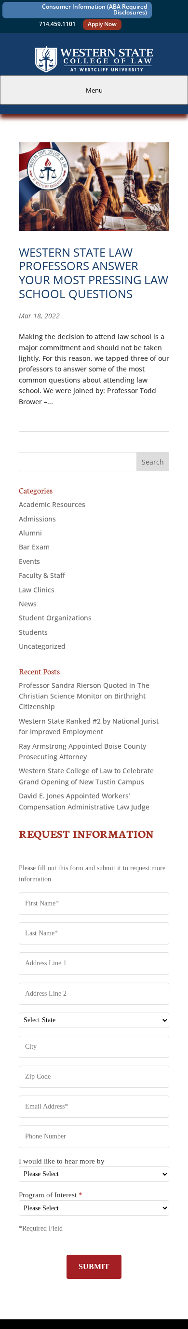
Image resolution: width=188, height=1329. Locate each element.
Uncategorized (42, 646)
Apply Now (102, 24)
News (28, 603)
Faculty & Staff (42, 575)
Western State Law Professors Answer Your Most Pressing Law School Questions (93, 272)
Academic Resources (52, 504)
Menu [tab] (94, 90)
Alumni (30, 532)
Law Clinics (36, 589)
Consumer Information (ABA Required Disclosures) (94, 9)
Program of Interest (50, 1195)
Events (29, 561)
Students (33, 632)
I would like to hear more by (62, 1161)
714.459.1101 (57, 24)
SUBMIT (94, 1266)
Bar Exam (34, 546)
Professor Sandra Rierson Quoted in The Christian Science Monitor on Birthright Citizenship (84, 696)
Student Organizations (55, 617)
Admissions (37, 518)
